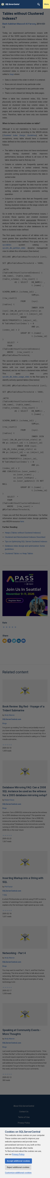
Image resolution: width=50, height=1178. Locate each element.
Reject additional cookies (18, 1167)
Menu (46, 4)
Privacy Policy (18, 1154)
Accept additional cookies (18, 1161)
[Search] (38, 4)
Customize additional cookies (18, 1173)
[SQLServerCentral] (2, 4)
